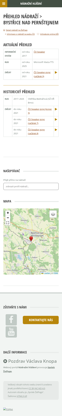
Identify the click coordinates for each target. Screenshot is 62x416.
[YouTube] (11, 332)
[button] (31, 239)
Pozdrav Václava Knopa (32, 361)
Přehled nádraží (21, 16)
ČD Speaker (39, 51)
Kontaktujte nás (41, 320)
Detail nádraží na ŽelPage (16, 30)
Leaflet (46, 273)
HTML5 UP (22, 396)
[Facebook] (11, 319)
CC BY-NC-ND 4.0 (37, 388)
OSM (55, 273)
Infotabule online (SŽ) (49, 34)
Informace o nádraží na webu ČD (21, 34)
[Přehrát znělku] (56, 72)
